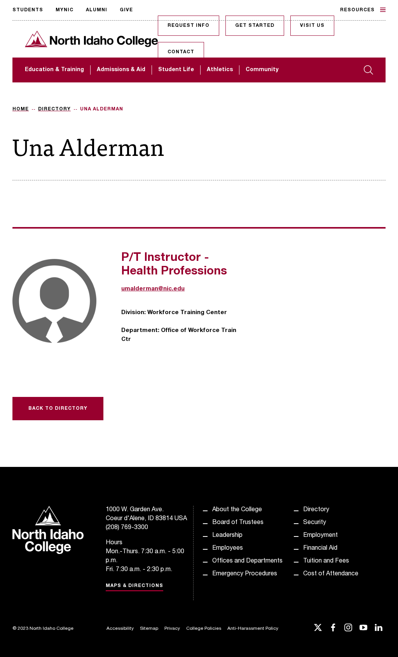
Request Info (188, 25)
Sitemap (149, 628)
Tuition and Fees (326, 561)
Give (126, 10)
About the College (237, 510)
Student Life (176, 70)
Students (27, 10)
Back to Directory (57, 408)
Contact (181, 52)
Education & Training (54, 70)
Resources (357, 10)
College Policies (203, 628)
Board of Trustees (238, 523)
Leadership (227, 536)
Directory (54, 109)
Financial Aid (320, 548)
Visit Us (312, 25)
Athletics (220, 70)
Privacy (172, 628)
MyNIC (64, 10)
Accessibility (120, 628)
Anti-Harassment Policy (252, 628)
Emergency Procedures (244, 574)
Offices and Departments (247, 561)
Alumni (96, 10)
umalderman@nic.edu (153, 289)
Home (20, 109)
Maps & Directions (134, 586)
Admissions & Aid (121, 70)
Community (262, 70)
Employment (320, 536)
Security (314, 523)
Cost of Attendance (330, 574)
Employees (227, 548)
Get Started (254, 25)
